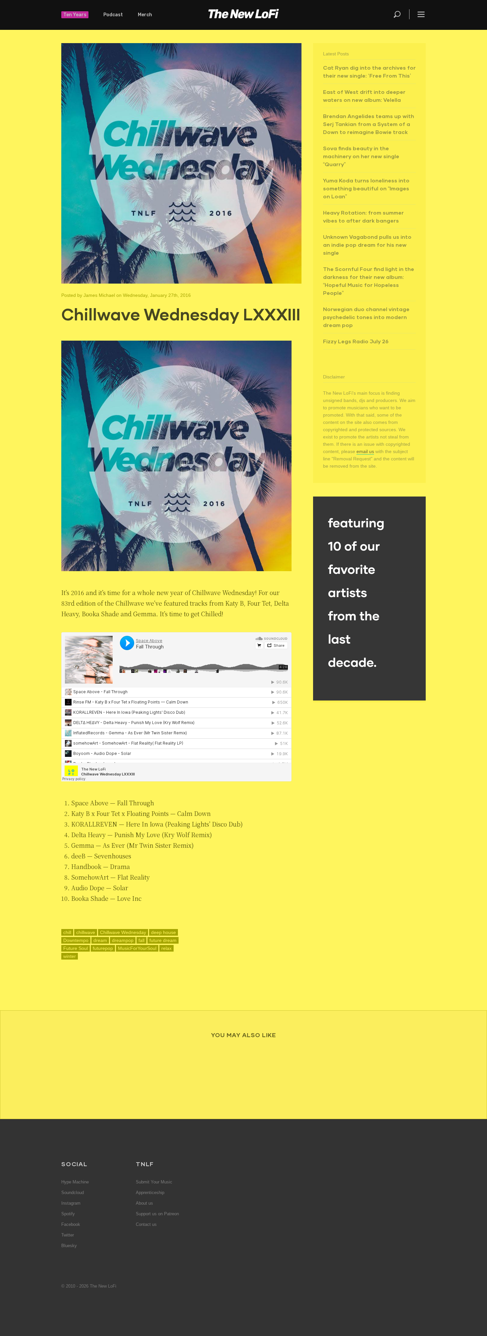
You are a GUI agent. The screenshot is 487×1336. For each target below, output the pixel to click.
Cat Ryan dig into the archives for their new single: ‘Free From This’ (369, 71)
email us (365, 451)
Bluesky (69, 1245)
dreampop (123, 940)
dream (100, 940)
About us (144, 1203)
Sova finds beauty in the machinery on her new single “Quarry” (361, 156)
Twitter (67, 1235)
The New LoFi (243, 15)
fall (141, 940)
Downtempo (75, 940)
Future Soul (75, 948)
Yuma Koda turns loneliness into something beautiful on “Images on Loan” (366, 188)
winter (69, 956)
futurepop (103, 948)
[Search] (401, 14)
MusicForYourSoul (137, 948)
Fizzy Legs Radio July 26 (356, 341)
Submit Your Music (154, 1181)
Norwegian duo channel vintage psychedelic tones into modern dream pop (366, 317)
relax (166, 948)
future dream (163, 940)
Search (398, 14)
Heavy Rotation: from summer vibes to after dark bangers (363, 216)
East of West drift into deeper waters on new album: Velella (364, 96)
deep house (163, 932)
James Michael (99, 295)
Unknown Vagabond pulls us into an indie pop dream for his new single (367, 245)
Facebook (70, 1224)
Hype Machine (75, 1181)
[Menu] (417, 14)
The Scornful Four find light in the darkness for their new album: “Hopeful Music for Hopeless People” (368, 281)
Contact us (146, 1224)
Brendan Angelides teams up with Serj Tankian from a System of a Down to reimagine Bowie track (368, 124)
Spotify (68, 1213)
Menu (421, 14)
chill (67, 932)
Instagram (71, 1203)
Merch (145, 15)
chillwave (85, 932)
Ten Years (74, 15)
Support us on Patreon (157, 1213)
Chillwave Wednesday (123, 932)
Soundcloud (72, 1192)
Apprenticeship (150, 1192)
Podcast (113, 15)
